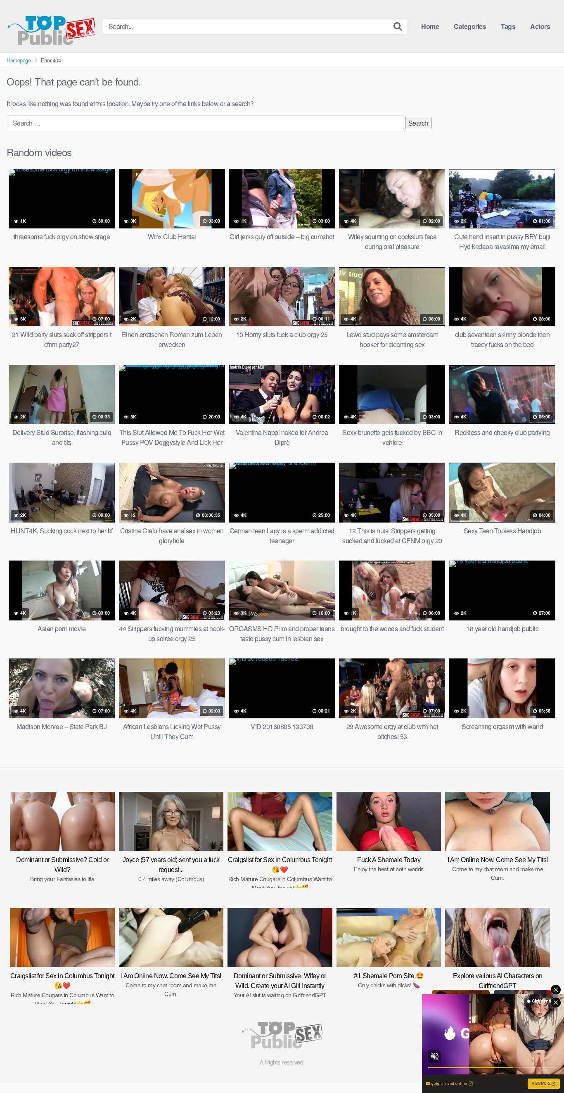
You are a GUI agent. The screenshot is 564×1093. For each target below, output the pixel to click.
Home (430, 26)
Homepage (19, 60)
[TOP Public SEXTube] (51, 26)
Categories (470, 26)
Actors (540, 26)
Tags (508, 26)
